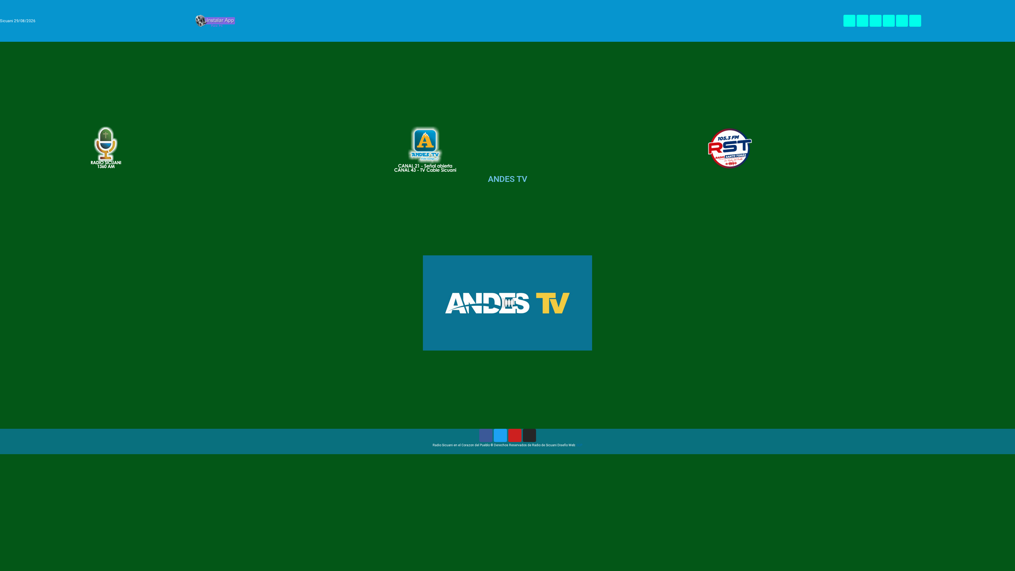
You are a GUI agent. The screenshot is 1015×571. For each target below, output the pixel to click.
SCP (579, 445)
